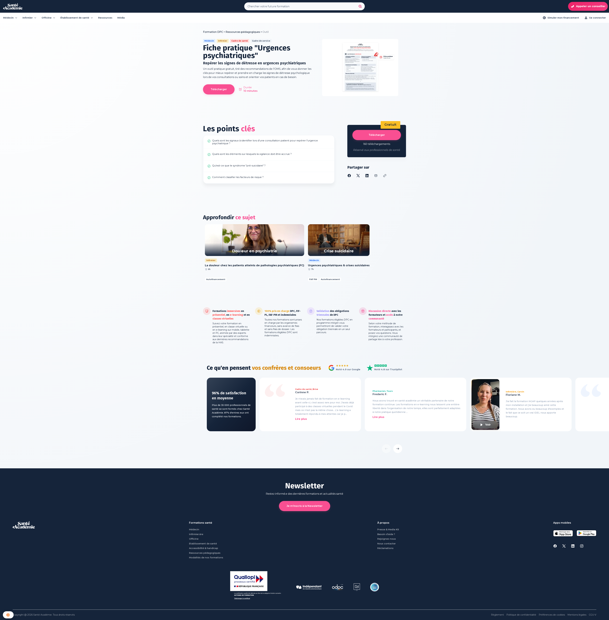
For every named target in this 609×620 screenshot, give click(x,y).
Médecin (194, 529)
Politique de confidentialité (521, 615)
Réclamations (385, 548)
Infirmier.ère (196, 534)
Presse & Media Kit (388, 529)
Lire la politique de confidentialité (20, 594)
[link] (265, 32)
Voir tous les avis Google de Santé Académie (343, 368)
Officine (193, 539)
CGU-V (592, 615)
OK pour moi (53, 604)
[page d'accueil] (13, 6)
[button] (8, 614)
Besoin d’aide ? (386, 534)
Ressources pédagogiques (204, 553)
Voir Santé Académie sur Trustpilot (382, 368)
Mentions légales (576, 615)
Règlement (497, 615)
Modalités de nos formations (206, 557)
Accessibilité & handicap (203, 548)
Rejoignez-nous (386, 539)
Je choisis (20, 604)
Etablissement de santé (203, 543)
